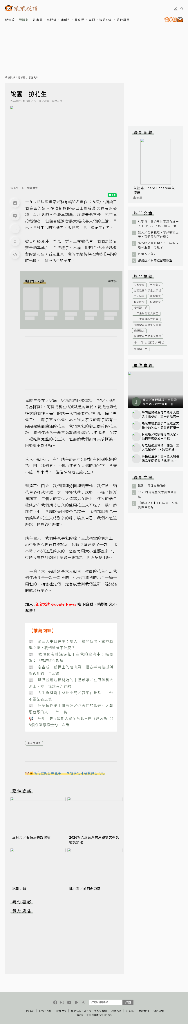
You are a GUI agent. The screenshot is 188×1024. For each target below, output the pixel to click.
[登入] (176, 8)
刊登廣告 (29, 1010)
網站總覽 (158, 1010)
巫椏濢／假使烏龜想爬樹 (31, 837)
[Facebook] (15, 203)
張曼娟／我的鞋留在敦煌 (155, 260)
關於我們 (144, 1010)
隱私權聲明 (100, 1010)
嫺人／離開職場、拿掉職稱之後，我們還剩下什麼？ (158, 234)
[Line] (15, 215)
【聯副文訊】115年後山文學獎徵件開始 (158, 505)
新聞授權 (61, 1010)
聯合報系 (116, 1010)
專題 (92, 19)
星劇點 (80, 19)
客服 (49, 1010)
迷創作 (66, 19)
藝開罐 (52, 19)
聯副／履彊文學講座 (152, 486)
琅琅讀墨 (123, 19)
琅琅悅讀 (10, 77)
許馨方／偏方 (147, 254)
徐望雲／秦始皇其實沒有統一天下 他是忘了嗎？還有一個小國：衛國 (158, 223)
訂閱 (128, 1002)
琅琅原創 (106, 19)
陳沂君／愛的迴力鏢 (85, 888)
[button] (15, 228)
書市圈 (38, 19)
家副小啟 (19, 888)
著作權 (88, 1010)
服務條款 (76, 1010)
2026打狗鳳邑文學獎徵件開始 (157, 494)
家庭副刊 (33, 77)
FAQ (41, 1010)
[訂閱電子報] (173, 20)
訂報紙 (130, 1010)
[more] (111, 281)
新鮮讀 (10, 19)
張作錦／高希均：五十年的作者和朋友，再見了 (158, 245)
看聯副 (24, 19)
